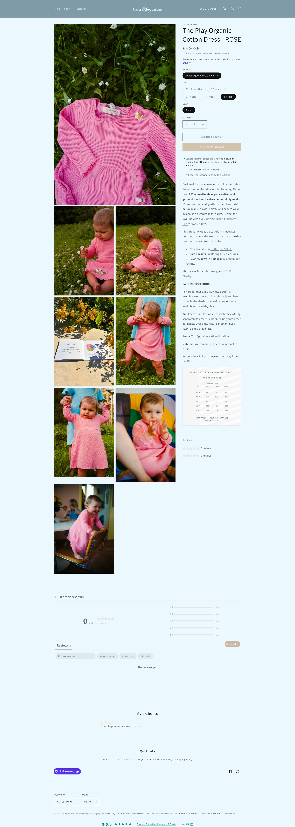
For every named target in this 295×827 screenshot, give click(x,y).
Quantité (186, 117)
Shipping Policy (183, 759)
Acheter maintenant (212, 146)
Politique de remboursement (131, 813)
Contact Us (129, 759)
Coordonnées (229, 813)
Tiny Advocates (67, 814)
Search (106, 759)
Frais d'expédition (191, 53)
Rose (189, 110)
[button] (68, 8)
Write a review (232, 644)
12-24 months (196, 89)
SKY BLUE (226, 249)
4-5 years (212, 97)
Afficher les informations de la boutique (208, 174)
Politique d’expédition (210, 813)
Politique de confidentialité (159, 813)
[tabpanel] (147, 679)
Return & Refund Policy (159, 759)
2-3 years (218, 89)
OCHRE (214, 249)
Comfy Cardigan (214, 219)
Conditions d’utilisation (186, 813)
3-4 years (193, 97)
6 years (228, 96)
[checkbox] (145, 656)
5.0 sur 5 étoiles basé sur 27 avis (156, 824)
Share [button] (189, 440)
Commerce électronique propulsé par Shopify (95, 814)
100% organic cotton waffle (202, 75)
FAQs (140, 759)
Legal (117, 759)
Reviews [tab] (64, 645)
